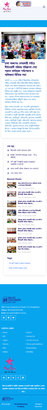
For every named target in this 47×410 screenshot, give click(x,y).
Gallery (5, 352)
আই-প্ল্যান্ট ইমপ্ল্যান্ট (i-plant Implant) (19, 263)
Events (29, 332)
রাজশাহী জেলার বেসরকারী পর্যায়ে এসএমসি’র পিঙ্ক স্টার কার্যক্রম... (30, 248)
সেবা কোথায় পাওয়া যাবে (32, 340)
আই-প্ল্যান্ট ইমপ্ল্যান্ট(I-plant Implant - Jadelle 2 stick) (23, 163)
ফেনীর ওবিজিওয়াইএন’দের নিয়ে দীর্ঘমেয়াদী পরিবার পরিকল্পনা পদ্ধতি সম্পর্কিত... (29, 211)
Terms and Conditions (34, 344)
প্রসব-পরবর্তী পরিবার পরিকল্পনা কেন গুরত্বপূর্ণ (24, 168)
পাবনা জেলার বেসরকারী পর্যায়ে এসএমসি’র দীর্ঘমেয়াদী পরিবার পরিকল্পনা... (29, 193)
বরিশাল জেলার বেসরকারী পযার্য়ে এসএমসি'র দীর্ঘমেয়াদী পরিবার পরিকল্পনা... (30, 230)
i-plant (5, 340)
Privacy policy (31, 348)
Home (5, 332)
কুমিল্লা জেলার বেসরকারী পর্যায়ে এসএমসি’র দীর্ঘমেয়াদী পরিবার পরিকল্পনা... (30, 239)
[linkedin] (8, 317)
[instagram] (18, 377)
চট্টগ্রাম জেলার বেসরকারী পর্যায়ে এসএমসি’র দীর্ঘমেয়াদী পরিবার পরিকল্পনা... (30, 202)
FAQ (4, 348)
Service (5, 344)
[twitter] (13, 377)
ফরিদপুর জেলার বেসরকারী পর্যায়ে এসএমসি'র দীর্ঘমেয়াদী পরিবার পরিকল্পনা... (30, 221)
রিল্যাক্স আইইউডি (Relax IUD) (18, 268)
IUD (4, 336)
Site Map (29, 352)
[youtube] (13, 317)
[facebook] (3, 317)
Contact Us (30, 336)
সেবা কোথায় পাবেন (16, 173)
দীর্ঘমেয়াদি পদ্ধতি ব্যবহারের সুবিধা (20, 150)
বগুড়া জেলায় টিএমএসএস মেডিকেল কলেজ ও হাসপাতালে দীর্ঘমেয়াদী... (29, 184)
